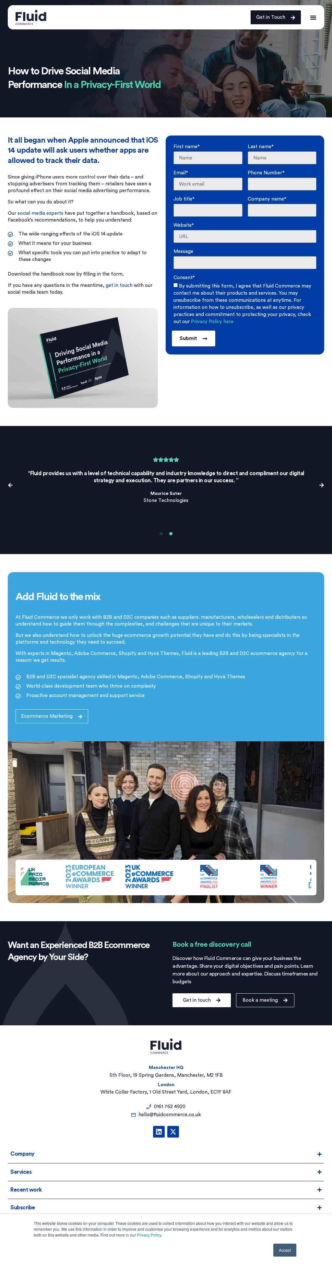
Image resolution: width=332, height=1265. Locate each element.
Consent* (184, 277)
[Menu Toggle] (313, 17)
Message (183, 251)
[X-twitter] (173, 1132)
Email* (180, 172)
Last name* (261, 146)
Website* (183, 225)
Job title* (184, 199)
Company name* (267, 199)
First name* (186, 146)
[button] (10, 485)
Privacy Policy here (212, 321)
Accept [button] (285, 1250)
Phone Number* (266, 172)
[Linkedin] (159, 1132)
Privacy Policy (149, 1235)
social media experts (40, 213)
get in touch (119, 285)
